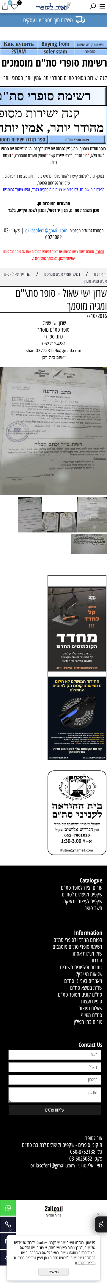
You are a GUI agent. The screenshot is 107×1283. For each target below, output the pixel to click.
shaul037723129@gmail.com (53, 350)
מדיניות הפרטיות (85, 1262)
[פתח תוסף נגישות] (101, 1224)
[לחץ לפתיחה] (77, 719)
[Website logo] (53, 6)
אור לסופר (93, 1138)
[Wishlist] (14, 6)
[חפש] (93, 6)
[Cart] (5, 6)
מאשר (53, 1271)
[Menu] (102, 6)
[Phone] (8, 1226)
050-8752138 (82, 1151)
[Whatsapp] (8, 1209)
